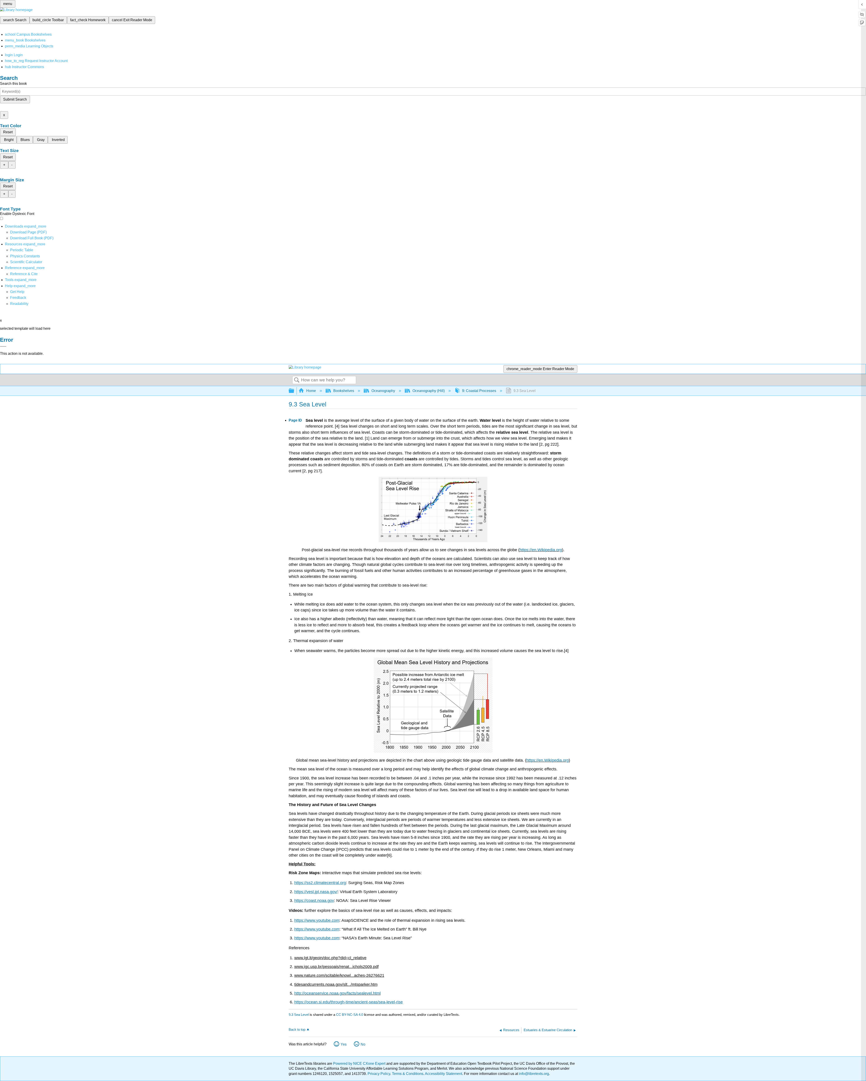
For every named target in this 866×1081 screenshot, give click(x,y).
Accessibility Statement (443, 1074)
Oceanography (383, 391)
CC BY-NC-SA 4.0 (349, 1014)
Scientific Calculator (26, 262)
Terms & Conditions (407, 1074)
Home (311, 391)
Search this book (13, 83)
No (363, 1044)
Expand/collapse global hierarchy (294, 391)
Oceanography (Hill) (429, 391)
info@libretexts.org (533, 1074)
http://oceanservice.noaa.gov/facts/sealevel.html (337, 993)
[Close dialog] (3, 346)
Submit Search (15, 99)
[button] (18, 298)
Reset (8, 132)
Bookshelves (343, 391)
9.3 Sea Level (299, 1014)
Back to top (297, 1029)
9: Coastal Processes (479, 391)
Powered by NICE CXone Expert (359, 1063)
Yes (344, 1044)
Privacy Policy (379, 1074)
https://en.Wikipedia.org (541, 550)
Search (296, 380)
